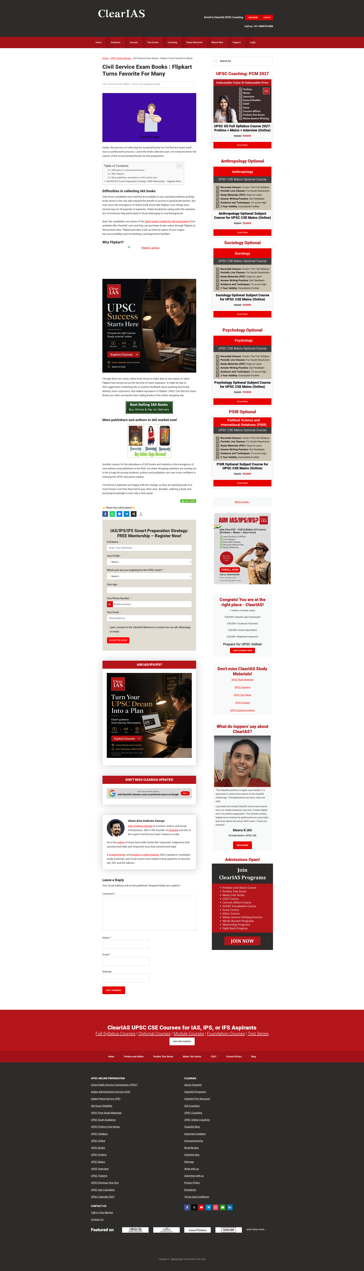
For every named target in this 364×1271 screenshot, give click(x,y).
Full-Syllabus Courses (116, 1033)
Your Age (112, 584)
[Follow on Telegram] (208, 1207)
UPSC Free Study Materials (106, 1112)
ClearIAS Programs (195, 1091)
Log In (267, 17)
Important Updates (195, 1133)
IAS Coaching (191, 1105)
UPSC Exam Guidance (103, 1119)
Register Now (118, 640)
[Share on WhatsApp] (112, 514)
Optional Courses (154, 1033)
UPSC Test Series (242, 695)
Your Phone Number (118, 598)
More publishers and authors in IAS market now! (134, 177)
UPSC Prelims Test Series (105, 1126)
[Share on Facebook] (105, 514)
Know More (242, 845)
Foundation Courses (226, 1033)
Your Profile (113, 555)
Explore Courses (182, 1041)
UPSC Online (98, 1140)
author (121, 842)
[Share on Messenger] (119, 514)
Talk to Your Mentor (102, 1212)
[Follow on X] (194, 1207)
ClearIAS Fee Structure (197, 1098)
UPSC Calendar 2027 (103, 1196)
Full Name (112, 541)
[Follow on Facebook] (187, 1207)
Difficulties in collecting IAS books (128, 170)
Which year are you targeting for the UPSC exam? (134, 570)
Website (107, 971)
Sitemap (189, 1161)
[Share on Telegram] (126, 514)
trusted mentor (117, 854)
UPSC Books (98, 1147)
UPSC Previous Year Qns (105, 1182)
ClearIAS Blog (192, 1126)
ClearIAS (121, 14)
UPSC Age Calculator (103, 1189)
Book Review (191, 1147)
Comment (108, 893)
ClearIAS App (191, 1154)
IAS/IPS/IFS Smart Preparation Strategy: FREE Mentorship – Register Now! (143, 181)
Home (105, 58)
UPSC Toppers (99, 1175)
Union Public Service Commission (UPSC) (114, 1084)
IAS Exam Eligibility (101, 1105)
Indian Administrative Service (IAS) (110, 1091)
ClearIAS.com (177, 1259)
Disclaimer (190, 1189)
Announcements (193, 1140)
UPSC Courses (242, 702)
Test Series (258, 1033)
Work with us (191, 1168)
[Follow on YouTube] (201, 1207)
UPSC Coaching (242, 687)
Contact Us (97, 1219)
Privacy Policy (192, 1182)
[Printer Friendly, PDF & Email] (188, 501)
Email (106, 954)
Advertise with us (194, 1175)
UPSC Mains (98, 1161)
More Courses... (242, 502)
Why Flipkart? (118, 174)
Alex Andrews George (140, 826)
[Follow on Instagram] (215, 1207)
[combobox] (110, 604)
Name (106, 937)
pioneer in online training (145, 854)
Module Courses (189, 1033)
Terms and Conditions (196, 1196)
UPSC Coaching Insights (242, 710)
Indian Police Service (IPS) (105, 1098)
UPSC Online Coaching (197, 1119)
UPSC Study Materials (242, 679)
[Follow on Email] (223, 1207)
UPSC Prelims (99, 1154)
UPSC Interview (100, 1168)
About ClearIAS (193, 1084)
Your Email (113, 612)
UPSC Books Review (121, 58)
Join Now (253, 17)
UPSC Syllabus (99, 1133)
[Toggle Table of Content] (178, 166)
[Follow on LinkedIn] (230, 1207)
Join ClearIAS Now (242, 650)
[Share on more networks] (133, 514)
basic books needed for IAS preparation (167, 221)
